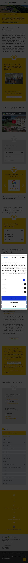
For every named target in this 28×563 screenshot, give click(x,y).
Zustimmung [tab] (5, 257)
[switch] (25, 284)
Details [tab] (14, 257)
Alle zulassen (14, 298)
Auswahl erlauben (14, 302)
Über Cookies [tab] (23, 257)
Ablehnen (14, 306)
